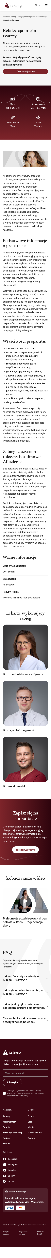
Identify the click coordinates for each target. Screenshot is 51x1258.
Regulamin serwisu (23, 1233)
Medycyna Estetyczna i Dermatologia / (33, 17)
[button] (37, 5)
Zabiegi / (14, 17)
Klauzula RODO (40, 1233)
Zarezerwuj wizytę (25, 71)
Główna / (6, 17)
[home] (12, 5)
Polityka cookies (6, 1233)
